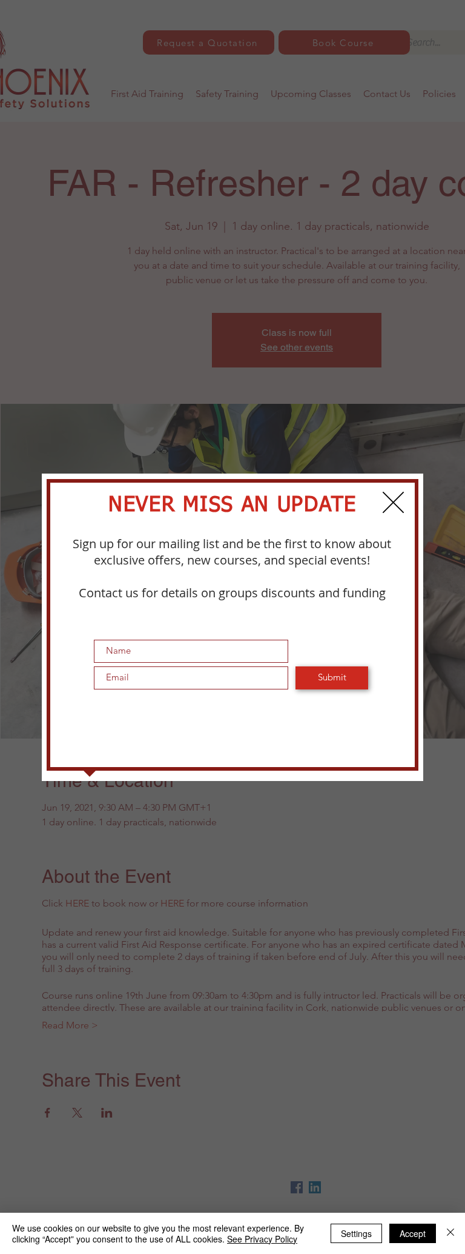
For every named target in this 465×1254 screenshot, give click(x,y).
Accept (413, 1233)
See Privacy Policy (262, 1239)
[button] (393, 502)
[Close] (450, 1233)
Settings (356, 1233)
